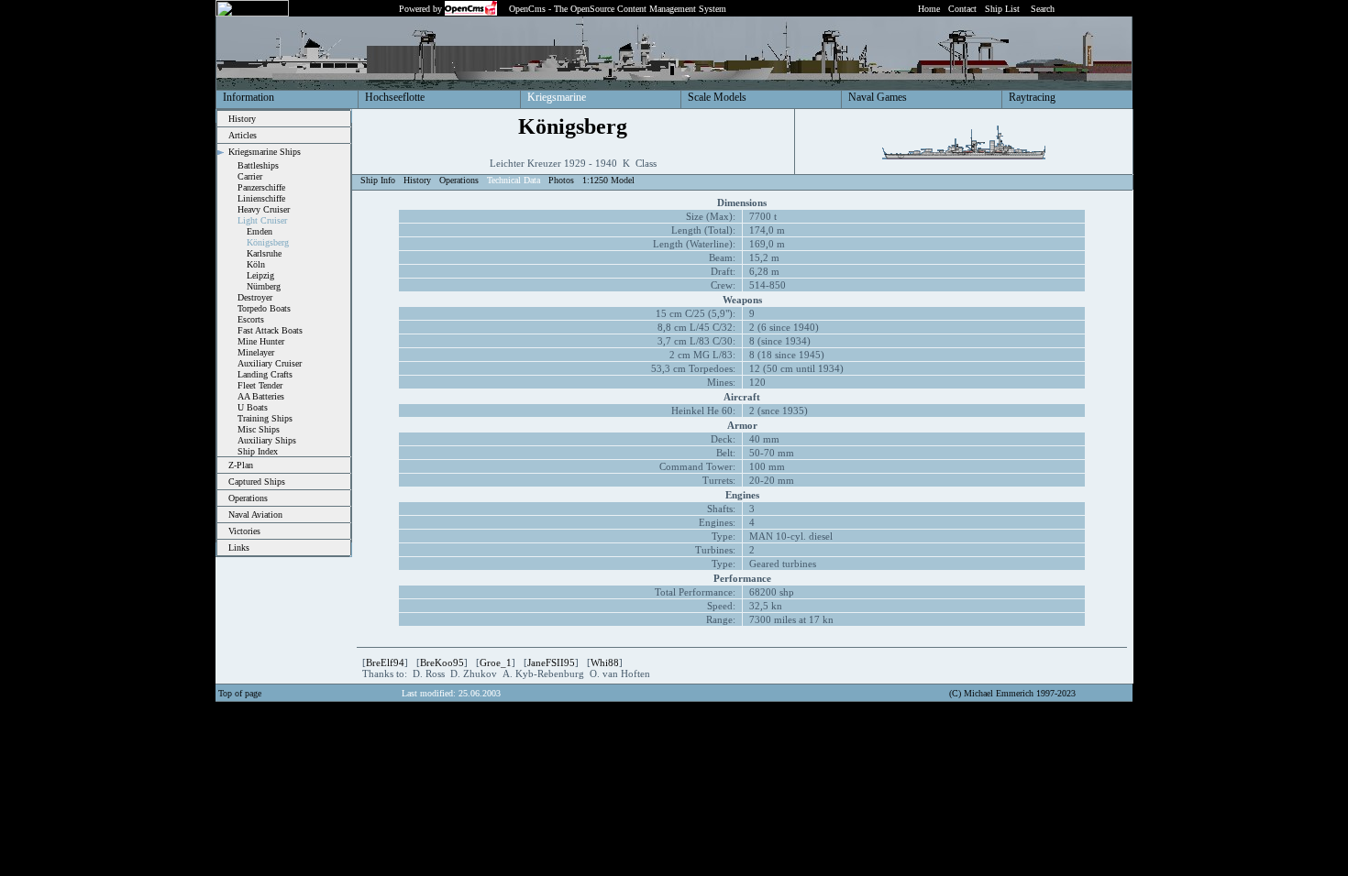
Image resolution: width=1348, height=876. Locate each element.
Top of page (239, 693)
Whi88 (605, 662)
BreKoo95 (442, 662)
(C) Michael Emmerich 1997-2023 (1012, 693)
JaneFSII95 (551, 662)
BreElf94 (385, 662)
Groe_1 (496, 662)
